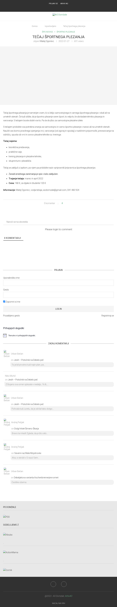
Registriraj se (107, 315)
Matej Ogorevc (47, 41)
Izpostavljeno (50, 26)
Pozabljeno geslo (11, 315)
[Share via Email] (73, 203)
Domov (35, 26)
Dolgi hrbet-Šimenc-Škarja (26, 428)
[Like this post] (64, 203)
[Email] (60, 8)
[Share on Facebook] (68, 203)
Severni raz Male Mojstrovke (27, 453)
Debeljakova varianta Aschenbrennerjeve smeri (36, 477)
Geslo (6, 289)
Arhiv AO (64, 4)
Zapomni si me (12, 302)
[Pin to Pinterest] (70, 203)
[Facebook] (56, 8)
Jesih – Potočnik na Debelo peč (29, 360)
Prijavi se (53, 4)
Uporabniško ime (11, 278)
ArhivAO (68, 596)
